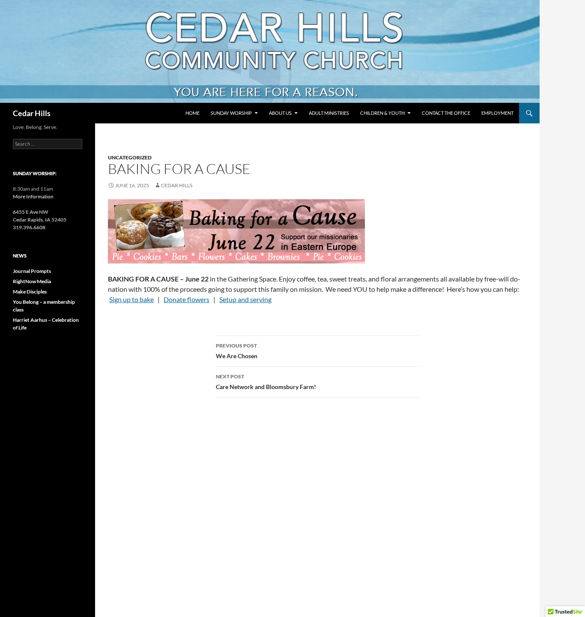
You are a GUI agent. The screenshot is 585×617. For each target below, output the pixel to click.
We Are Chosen (236, 350)
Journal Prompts (32, 271)
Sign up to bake (131, 299)
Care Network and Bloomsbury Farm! (266, 381)
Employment (497, 113)
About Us (280, 113)
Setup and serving (245, 299)
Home (192, 113)
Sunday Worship (231, 113)
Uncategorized (130, 157)
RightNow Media (32, 281)
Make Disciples (30, 291)
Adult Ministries (329, 113)
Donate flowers (186, 299)
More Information (33, 196)
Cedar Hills (32, 113)
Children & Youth (382, 113)
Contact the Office (446, 113)
